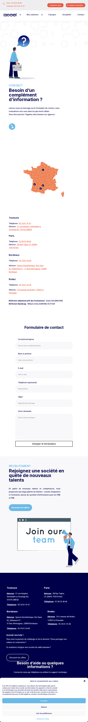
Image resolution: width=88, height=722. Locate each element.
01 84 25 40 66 (16, 3)
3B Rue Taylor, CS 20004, (27, 244)
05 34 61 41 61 (19, 6)
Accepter (44, 700)
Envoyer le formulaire (44, 443)
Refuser (44, 707)
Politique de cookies (43, 719)
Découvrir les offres (17, 657)
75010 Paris (14, 247)
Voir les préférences (44, 713)
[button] (84, 681)
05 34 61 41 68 (25, 285)
